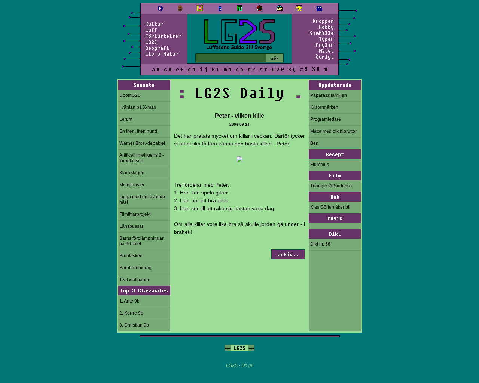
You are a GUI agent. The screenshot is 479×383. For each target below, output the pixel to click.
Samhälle (322, 33)
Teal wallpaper (134, 279)
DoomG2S (130, 95)
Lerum (125, 119)
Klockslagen (131, 172)
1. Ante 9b (129, 301)
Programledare (325, 119)
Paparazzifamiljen (328, 95)
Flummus (319, 164)
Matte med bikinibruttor (333, 131)
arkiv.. (288, 254)
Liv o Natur (161, 54)
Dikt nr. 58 (320, 244)
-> (251, 348)
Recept (335, 154)
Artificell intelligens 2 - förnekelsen (141, 158)
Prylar (325, 45)
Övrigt (325, 57)
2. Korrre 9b (131, 313)
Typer (326, 39)
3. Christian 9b (134, 325)
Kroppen (323, 21)
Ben (314, 143)
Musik (334, 218)
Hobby (326, 27)
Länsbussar (131, 226)
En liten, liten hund (138, 131)
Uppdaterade (334, 85)
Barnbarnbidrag (135, 267)
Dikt (335, 234)
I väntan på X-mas (137, 107)
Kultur (154, 24)
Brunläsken (131, 255)
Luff (151, 30)
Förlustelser (163, 36)
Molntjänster (131, 184)
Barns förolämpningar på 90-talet (141, 241)
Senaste (144, 85)
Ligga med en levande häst (142, 199)
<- (228, 348)
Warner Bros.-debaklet (142, 143)
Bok (334, 197)
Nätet (326, 51)
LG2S (151, 42)
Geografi (157, 48)
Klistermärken (324, 107)
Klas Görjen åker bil (330, 207)
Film (335, 175)
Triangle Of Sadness (331, 186)
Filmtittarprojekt (134, 214)
